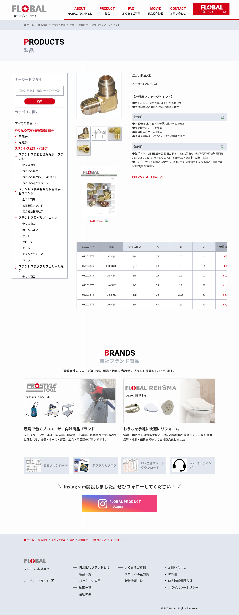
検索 (40, 101)
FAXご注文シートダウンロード (153, 465)
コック (26, 260)
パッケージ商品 (89, 580)
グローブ (27, 242)
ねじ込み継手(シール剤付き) (39, 177)
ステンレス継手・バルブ (31, 148)
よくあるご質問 (135, 567)
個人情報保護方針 (180, 580)
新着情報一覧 (134, 580)
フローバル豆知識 (137, 574)
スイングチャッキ (32, 254)
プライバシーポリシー (183, 587)
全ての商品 (28, 165)
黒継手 (23, 142)
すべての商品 (23, 123)
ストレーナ (28, 248)
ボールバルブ (30, 230)
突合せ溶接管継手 (32, 211)
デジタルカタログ (104, 465)
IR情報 (172, 574)
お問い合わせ (177, 567)
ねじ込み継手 (30, 171)
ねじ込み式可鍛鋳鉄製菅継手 (34, 130)
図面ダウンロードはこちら (148, 177)
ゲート (26, 236)
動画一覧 (85, 587)
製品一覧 (85, 574)
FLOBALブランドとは (94, 567)
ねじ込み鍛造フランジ (35, 183)
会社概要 (85, 594)
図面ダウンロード (56, 465)
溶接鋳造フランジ (32, 205)
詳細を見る (96, 221)
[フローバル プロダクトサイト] (29, 11)
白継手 (23, 136)
